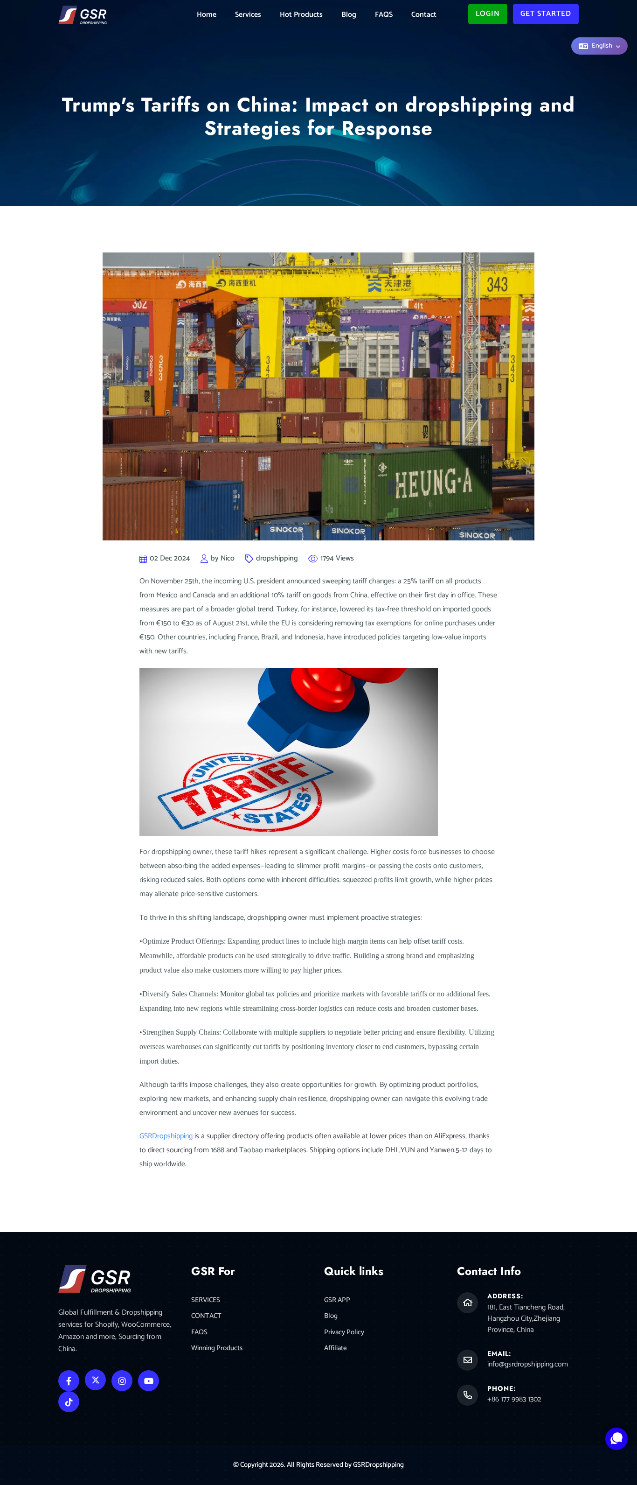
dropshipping (277, 558)
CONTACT (206, 1316)
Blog (348, 14)
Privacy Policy (344, 1332)
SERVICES (205, 1300)
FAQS (384, 14)
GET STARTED (545, 13)
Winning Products (216, 1348)
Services (248, 14)
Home (206, 14)
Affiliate (335, 1348)
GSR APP (337, 1300)
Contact (423, 14)
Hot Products (301, 14)
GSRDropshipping (378, 1465)
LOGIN (488, 13)
